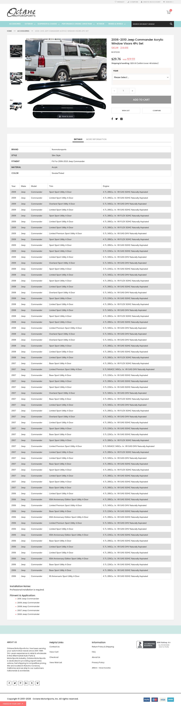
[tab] (78, 139)
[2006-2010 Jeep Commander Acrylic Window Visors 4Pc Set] (16, 79)
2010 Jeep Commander (28, 598)
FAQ (94, 652)
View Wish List (55, 662)
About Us (96, 657)
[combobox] (153, 24)
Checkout (53, 657)
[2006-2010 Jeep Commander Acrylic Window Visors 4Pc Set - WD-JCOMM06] (16, 51)
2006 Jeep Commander (28, 614)
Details (78, 139)
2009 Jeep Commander (28, 602)
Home (9, 31)
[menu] (66, 24)
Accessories (23, 31)
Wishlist (120, 2)
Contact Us (54, 646)
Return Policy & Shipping (103, 646)
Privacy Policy (98, 662)
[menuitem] (15, 24)
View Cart (53, 652)
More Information (96, 139)
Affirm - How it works (101, 667)
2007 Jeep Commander (28, 610)
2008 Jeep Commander (28, 606)
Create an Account (151, 2)
